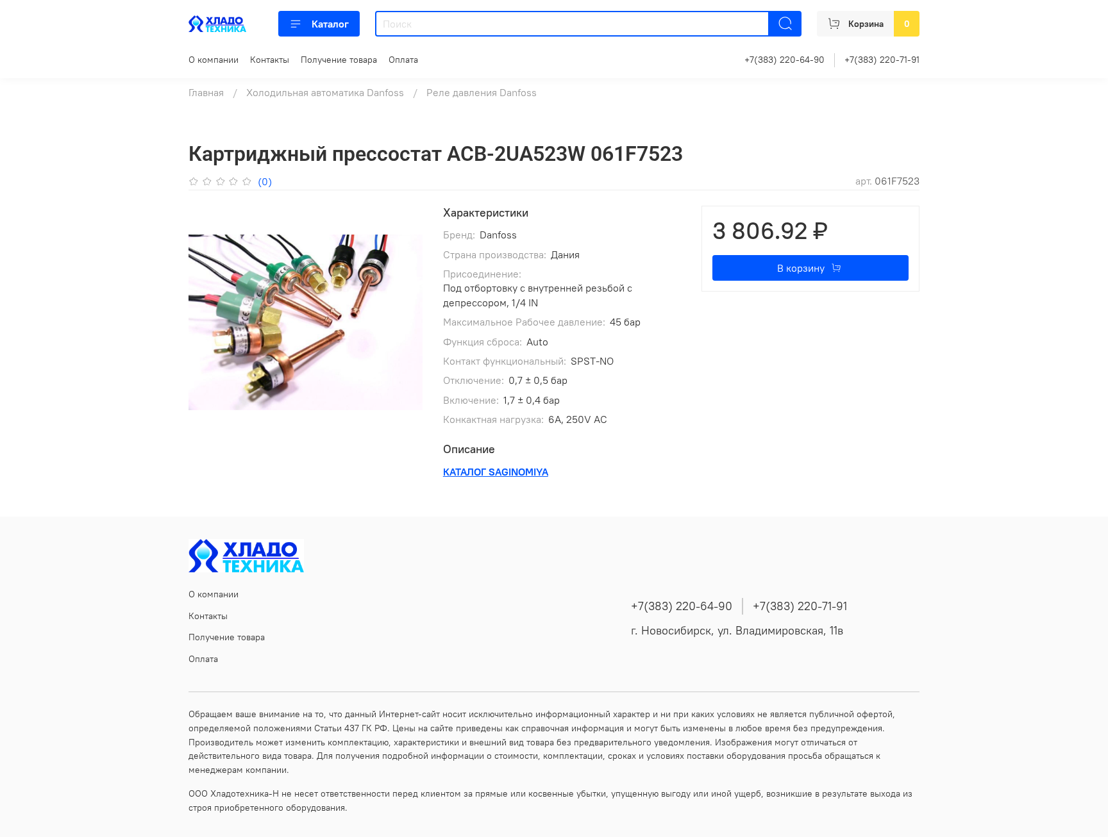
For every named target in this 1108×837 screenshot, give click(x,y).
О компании (214, 59)
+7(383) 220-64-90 (784, 59)
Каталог (330, 23)
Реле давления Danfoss (481, 92)
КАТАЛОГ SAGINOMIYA (495, 471)
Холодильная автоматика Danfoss (325, 92)
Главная (206, 92)
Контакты (269, 59)
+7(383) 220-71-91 (881, 59)
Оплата (403, 59)
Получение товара (339, 59)
